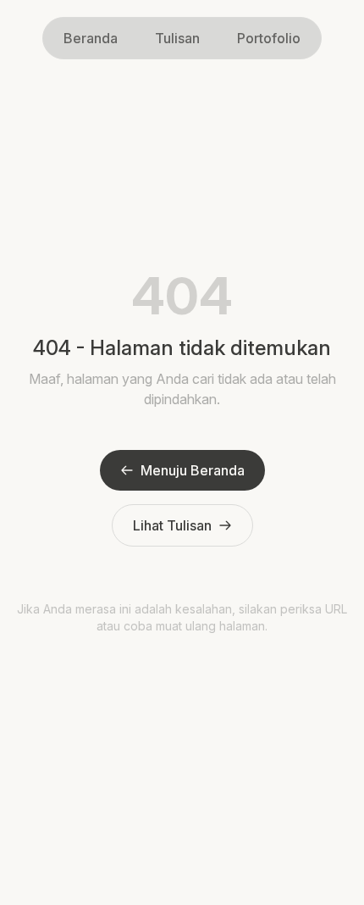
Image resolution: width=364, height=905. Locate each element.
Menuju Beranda (193, 470)
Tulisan (177, 38)
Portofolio (269, 38)
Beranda (90, 38)
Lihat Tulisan (172, 525)
